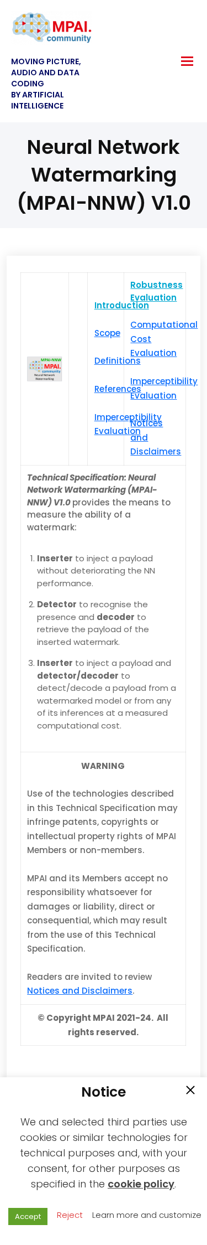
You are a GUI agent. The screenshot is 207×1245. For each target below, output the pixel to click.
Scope (107, 333)
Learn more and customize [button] (146, 1215)
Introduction (121, 305)
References (117, 389)
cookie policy (141, 1184)
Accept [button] (28, 1216)
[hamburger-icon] (187, 61)
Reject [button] (70, 1215)
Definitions (117, 360)
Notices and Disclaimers (79, 990)
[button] (190, 1091)
